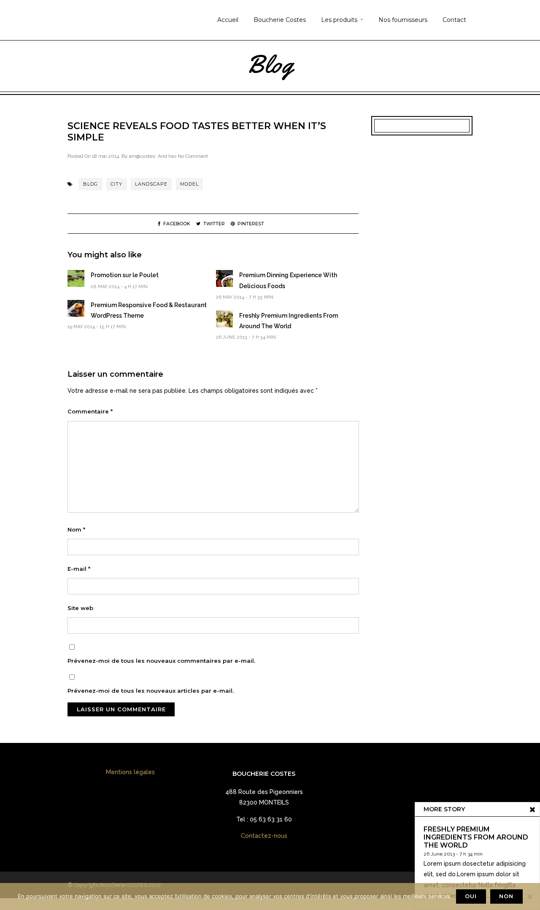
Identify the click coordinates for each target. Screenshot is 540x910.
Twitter (214, 224)
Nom (76, 529)
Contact (454, 20)
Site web (80, 608)
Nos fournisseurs (402, 20)
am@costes (142, 156)
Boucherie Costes (280, 20)
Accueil (227, 20)
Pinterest (251, 224)
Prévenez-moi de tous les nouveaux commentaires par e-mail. (161, 660)
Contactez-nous (264, 835)
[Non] (529, 896)
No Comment (193, 156)
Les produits (339, 20)
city (116, 184)
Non (506, 896)
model (189, 184)
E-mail (79, 568)
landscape (151, 184)
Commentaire (90, 411)
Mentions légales (130, 772)
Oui (471, 896)
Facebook (176, 224)
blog (90, 184)
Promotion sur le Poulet (125, 275)
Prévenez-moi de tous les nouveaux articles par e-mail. (151, 690)
